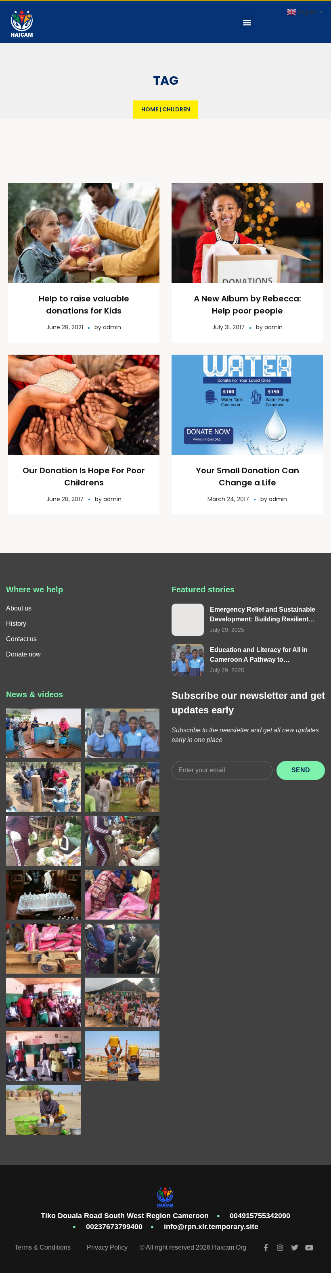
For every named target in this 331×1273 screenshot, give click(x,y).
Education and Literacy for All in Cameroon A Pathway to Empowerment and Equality (259, 659)
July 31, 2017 (228, 327)
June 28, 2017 (65, 499)
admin (112, 327)
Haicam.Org (229, 1247)
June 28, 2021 (64, 327)
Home (149, 109)
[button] (247, 22)
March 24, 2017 (228, 499)
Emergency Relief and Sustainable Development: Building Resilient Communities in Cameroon (262, 619)
